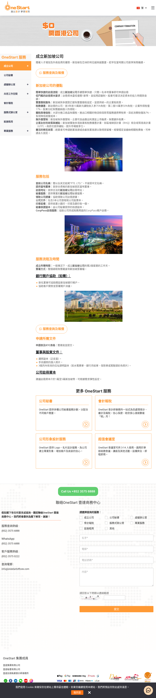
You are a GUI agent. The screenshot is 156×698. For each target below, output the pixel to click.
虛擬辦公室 (16, 84)
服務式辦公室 (16, 112)
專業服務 (16, 131)
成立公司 (16, 66)
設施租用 (8, 121)
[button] (51, 73)
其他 (112, 528)
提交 (116, 609)
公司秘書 (8, 75)
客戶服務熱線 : (10, 551)
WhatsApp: (8, 538)
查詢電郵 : (8, 564)
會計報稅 (8, 102)
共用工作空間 (16, 94)
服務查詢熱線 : (10, 526)
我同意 (77, 692)
